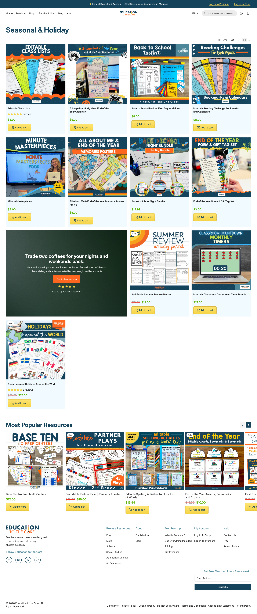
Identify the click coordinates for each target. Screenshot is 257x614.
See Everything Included (178, 540)
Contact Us (230, 535)
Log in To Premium (204, 540)
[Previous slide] (242, 425)
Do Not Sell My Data (168, 605)
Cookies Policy (146, 605)
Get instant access (67, 279)
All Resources (113, 563)
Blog (138, 540)
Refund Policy (231, 546)
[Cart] (248, 13)
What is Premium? (175, 535)
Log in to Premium (219, 4)
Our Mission (142, 535)
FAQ (226, 540)
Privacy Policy (128, 605)
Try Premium (172, 551)
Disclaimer (113, 605)
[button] (235, 40)
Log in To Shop (202, 535)
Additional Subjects (117, 557)
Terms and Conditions (194, 605)
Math (109, 540)
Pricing (169, 546)
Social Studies (114, 551)
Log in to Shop (242, 4)
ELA (108, 535)
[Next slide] (248, 425)
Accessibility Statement (221, 605)
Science (110, 546)
